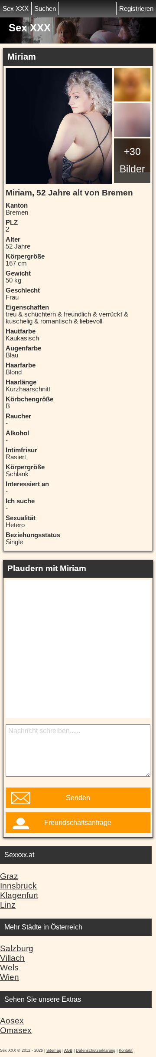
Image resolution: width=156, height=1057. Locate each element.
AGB (68, 1050)
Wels (9, 967)
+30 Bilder (132, 160)
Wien (9, 977)
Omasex (16, 1030)
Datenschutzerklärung (95, 1050)
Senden (78, 797)
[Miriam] (59, 126)
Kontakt (126, 1050)
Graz (9, 876)
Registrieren (136, 8)
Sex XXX (16, 8)
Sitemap (53, 1050)
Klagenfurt (19, 895)
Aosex (12, 1020)
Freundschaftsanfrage (77, 822)
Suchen (45, 8)
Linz (8, 904)
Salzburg (16, 948)
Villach (12, 958)
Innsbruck (18, 885)
